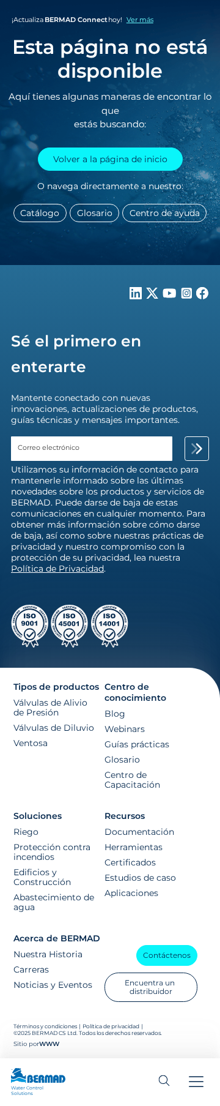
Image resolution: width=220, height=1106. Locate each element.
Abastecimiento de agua (53, 902)
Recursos (125, 815)
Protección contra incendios (51, 852)
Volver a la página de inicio (110, 159)
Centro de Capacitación (132, 780)
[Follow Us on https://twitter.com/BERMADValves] (153, 296)
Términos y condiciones (45, 1026)
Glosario (94, 213)
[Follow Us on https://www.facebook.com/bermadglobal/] (202, 296)
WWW (49, 1044)
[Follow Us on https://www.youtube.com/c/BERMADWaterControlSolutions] (171, 296)
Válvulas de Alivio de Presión (50, 707)
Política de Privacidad (57, 568)
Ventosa (30, 743)
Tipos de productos (56, 686)
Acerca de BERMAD (56, 938)
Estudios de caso (140, 878)
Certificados (130, 862)
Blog (115, 714)
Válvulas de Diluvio (53, 728)
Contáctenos (167, 955)
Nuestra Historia (47, 954)
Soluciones (37, 815)
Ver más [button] (140, 19)
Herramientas (134, 847)
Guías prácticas (137, 744)
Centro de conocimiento (135, 692)
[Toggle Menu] (196, 1082)
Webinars (125, 729)
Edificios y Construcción (42, 877)
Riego (25, 832)
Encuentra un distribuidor (151, 987)
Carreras (31, 969)
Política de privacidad (110, 1026)
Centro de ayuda (165, 213)
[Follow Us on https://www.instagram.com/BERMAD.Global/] (187, 296)
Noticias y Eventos (52, 985)
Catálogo (39, 213)
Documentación (139, 832)
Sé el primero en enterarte (76, 354)
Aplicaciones (131, 893)
